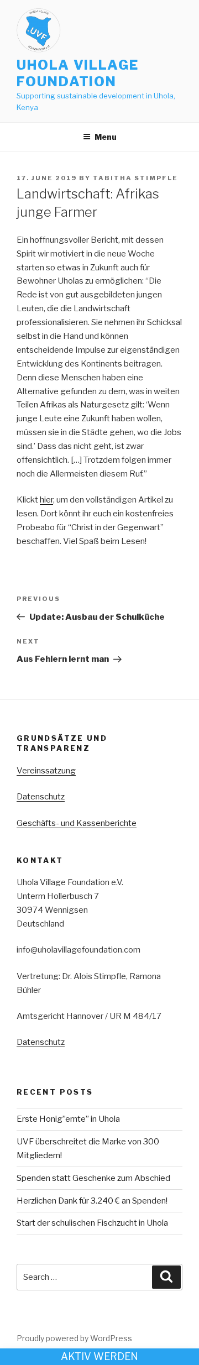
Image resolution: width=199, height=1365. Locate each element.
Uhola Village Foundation (78, 73)
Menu (106, 137)
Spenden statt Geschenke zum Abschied (93, 1178)
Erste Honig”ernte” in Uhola (68, 1119)
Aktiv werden (99, 1356)
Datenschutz (41, 797)
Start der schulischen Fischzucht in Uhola (92, 1223)
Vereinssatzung (46, 771)
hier (46, 500)
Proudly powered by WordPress (74, 1338)
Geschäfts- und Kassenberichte (77, 823)
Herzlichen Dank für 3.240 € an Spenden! (92, 1201)
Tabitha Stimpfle (135, 178)
